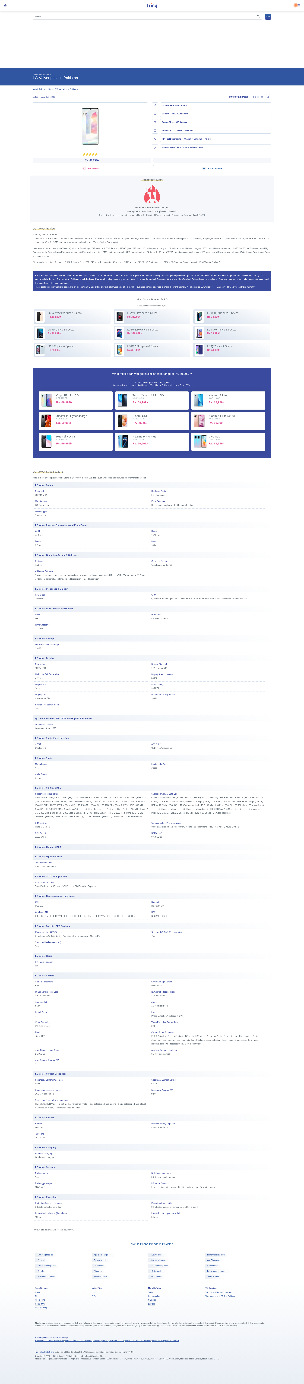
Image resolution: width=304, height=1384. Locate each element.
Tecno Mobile (213, 1277)
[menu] (299, 5)
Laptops (151, 1304)
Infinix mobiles (157, 1271)
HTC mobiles (156, 1277)
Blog (37, 1296)
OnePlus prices (213, 1260)
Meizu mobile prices (46, 1277)
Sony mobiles (213, 1266)
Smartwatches (154, 1296)
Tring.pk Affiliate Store (44, 1352)
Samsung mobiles (45, 1255)
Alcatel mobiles (100, 1277)
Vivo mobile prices (158, 1260)
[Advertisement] (152, 44)
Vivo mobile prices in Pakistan (138, 1341)
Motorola (98, 1271)
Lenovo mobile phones (217, 1271)
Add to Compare (214, 168)
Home (37, 1292)
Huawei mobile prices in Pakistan (49, 1341)
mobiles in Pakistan (160, 385)
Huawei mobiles (158, 1255)
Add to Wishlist (94, 168)
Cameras (152, 1300)
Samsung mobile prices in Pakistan (108, 1341)
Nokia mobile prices (159, 1266)
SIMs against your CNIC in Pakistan (220, 1296)
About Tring (40, 1300)
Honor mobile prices (216, 1255)
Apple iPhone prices (102, 1255)
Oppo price (42, 1260)
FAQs (94, 1296)
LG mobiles (99, 1266)
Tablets (151, 1292)
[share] (5, 5)
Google (41, 1271)
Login (94, 1292)
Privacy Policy (41, 1308)
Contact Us (40, 1304)
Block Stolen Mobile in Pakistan (218, 1292)
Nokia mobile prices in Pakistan (165, 1341)
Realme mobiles (101, 1260)
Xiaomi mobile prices (47, 1266)
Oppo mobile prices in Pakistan (78, 1341)
